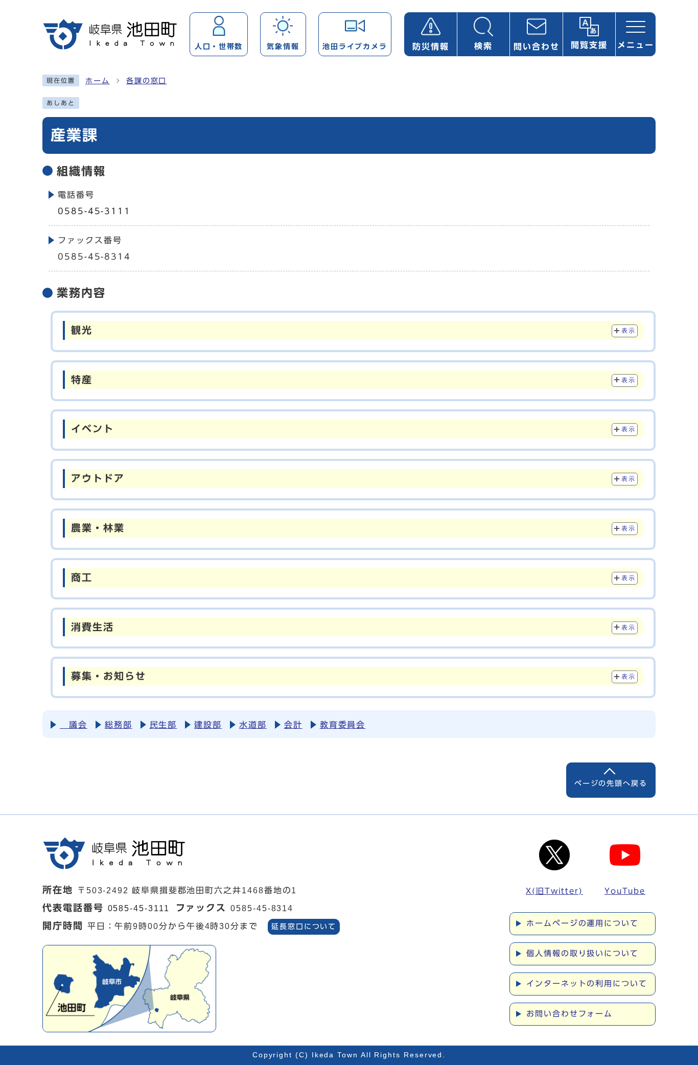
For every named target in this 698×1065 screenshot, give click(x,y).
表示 (628, 331)
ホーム (97, 80)
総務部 (118, 725)
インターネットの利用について (586, 983)
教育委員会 (343, 725)
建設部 (208, 725)
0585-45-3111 (94, 211)
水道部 (253, 725)
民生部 (163, 725)
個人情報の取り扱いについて (582, 953)
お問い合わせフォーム (569, 1013)
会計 (293, 725)
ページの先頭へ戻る (610, 783)
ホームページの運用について (582, 923)
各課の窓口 (146, 80)
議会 (73, 725)
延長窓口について (303, 926)
